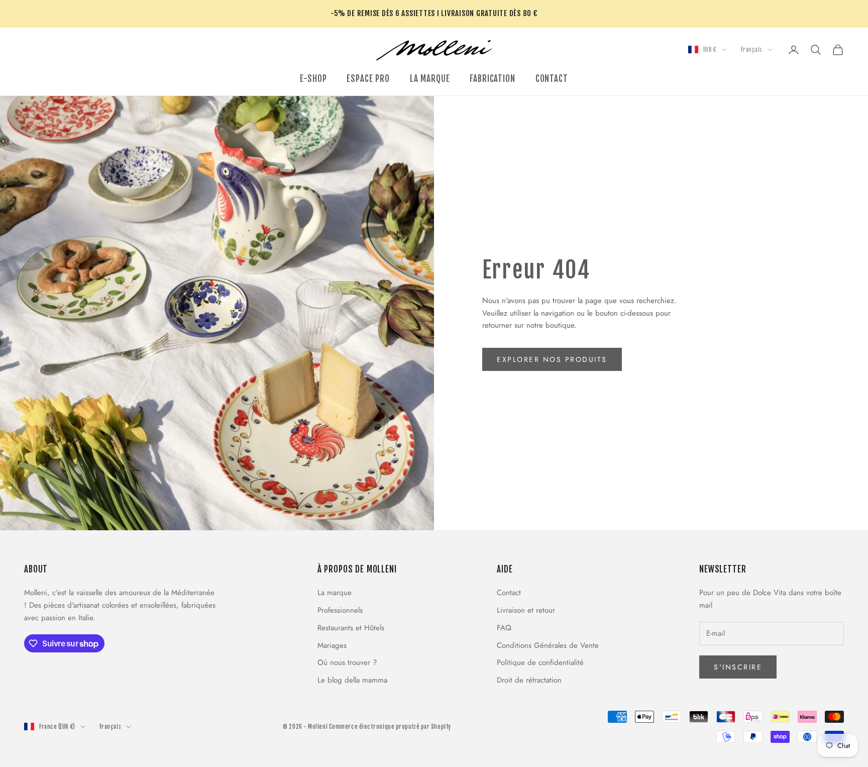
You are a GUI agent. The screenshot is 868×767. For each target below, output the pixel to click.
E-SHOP (313, 78)
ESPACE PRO (368, 78)
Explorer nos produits (552, 359)
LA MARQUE (430, 78)
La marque (334, 592)
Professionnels (340, 610)
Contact (509, 592)
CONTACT (551, 78)
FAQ (504, 627)
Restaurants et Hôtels (350, 627)
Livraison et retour (526, 610)
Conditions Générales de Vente (548, 645)
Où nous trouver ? (347, 662)
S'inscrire (738, 667)
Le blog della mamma (352, 680)
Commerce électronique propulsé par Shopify (390, 726)
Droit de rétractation (529, 680)
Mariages (332, 645)
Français (752, 49)
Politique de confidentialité (540, 662)
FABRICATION (492, 78)
